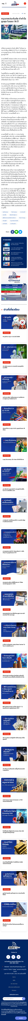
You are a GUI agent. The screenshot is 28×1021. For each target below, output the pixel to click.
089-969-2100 (14, 963)
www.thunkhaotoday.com (17, 967)
